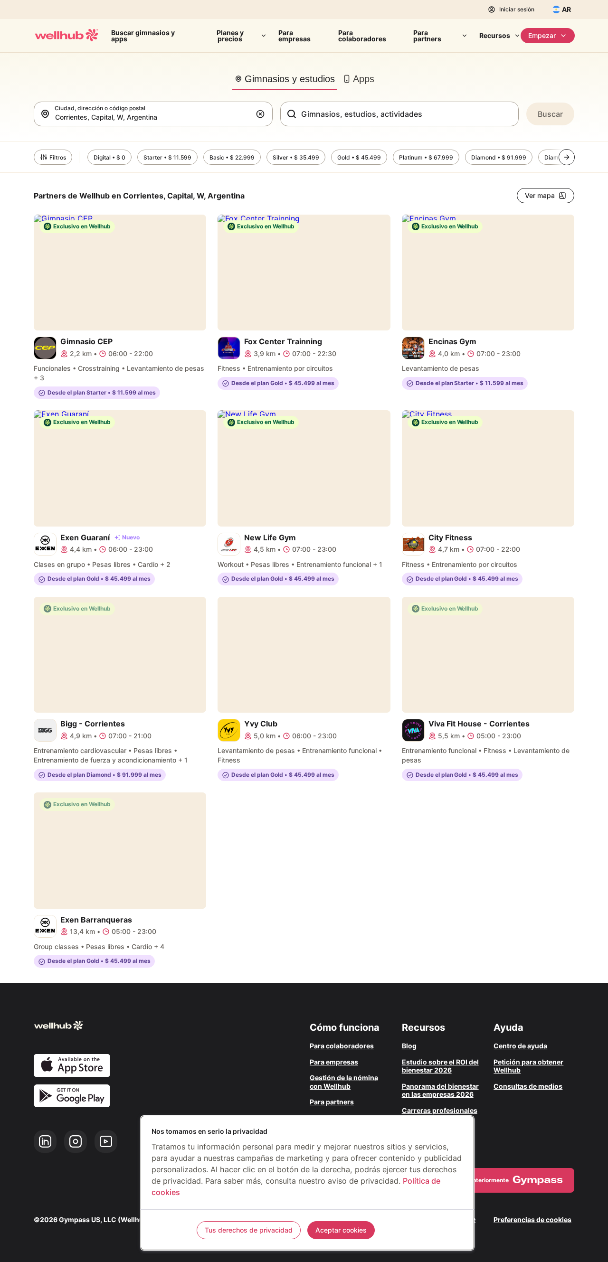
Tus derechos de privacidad (249, 1230)
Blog (409, 1046)
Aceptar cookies (341, 1230)
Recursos (494, 35)
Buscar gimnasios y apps (143, 35)
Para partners (427, 35)
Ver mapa (540, 195)
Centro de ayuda (520, 1046)
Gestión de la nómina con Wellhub (344, 1082)
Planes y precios (230, 35)
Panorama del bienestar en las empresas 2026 (440, 1090)
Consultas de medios (528, 1086)
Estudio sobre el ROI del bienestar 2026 (440, 1066)
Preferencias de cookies (532, 1219)
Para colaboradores (362, 35)
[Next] (566, 157)
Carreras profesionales (439, 1110)
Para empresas (294, 35)
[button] (262, 114)
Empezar (542, 35)
